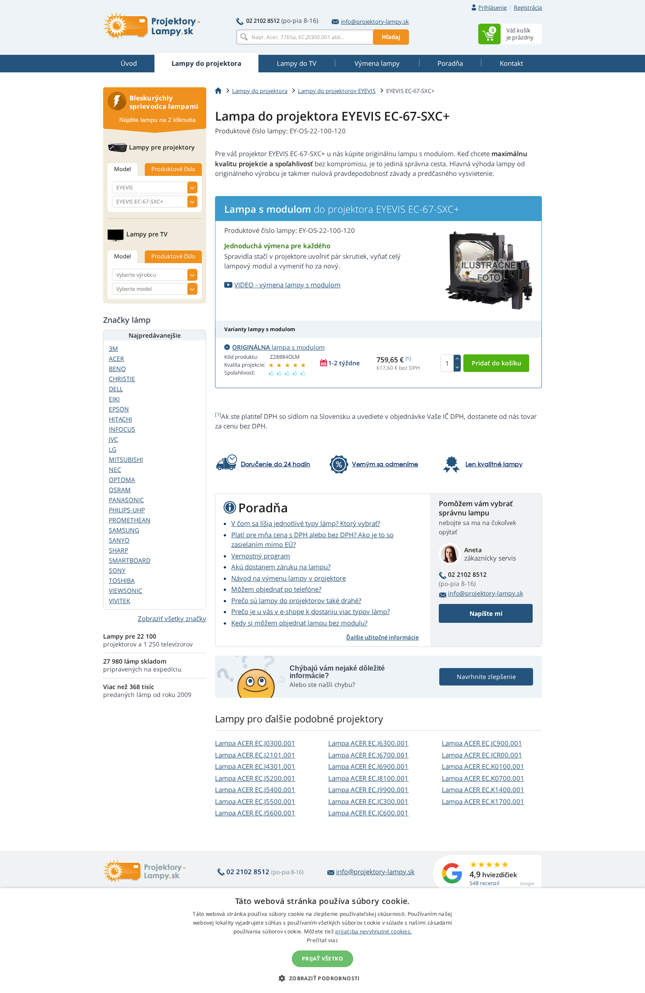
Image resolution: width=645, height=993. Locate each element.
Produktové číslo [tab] (173, 169)
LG (112, 449)
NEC (115, 469)
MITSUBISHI (126, 459)
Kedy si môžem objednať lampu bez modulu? (299, 622)
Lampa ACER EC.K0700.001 (483, 778)
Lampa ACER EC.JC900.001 (482, 743)
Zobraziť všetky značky (172, 618)
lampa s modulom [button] (278, 347)
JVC (113, 439)
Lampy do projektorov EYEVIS (337, 91)
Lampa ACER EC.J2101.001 (255, 754)
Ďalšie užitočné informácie (382, 637)
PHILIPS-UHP (127, 510)
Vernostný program (260, 555)
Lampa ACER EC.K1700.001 (483, 801)
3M (113, 348)
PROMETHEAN (129, 520)
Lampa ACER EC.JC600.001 (368, 812)
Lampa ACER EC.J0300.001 (255, 743)
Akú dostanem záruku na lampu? (280, 566)
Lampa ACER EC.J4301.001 (255, 766)
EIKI (114, 399)
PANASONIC (126, 500)
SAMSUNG (124, 530)
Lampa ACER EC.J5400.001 (255, 789)
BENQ (117, 368)
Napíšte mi (485, 613)
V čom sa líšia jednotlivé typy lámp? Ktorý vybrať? (305, 523)
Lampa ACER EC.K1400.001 (483, 789)
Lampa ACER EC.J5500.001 (255, 801)
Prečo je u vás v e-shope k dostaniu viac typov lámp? (310, 611)
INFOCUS (122, 429)
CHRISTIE (122, 379)
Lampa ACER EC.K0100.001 (483, 766)
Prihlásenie (492, 7)
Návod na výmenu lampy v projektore (288, 578)
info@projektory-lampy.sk (375, 21)
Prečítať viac (322, 940)
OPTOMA (122, 479)
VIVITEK (119, 601)
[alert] (322, 940)
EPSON (119, 409)
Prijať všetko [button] (322, 958)
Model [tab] (122, 169)
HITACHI (120, 419)
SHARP (118, 550)
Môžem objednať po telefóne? (276, 589)
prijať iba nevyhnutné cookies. (373, 931)
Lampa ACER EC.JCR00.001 (482, 754)
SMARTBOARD (129, 560)
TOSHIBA (122, 580)
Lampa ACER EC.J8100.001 (368, 778)
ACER (116, 358)
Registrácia (528, 7)
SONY (117, 570)
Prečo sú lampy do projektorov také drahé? (296, 600)
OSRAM (120, 490)
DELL (116, 389)
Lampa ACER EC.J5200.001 (255, 778)
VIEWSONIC (125, 590)
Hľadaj (391, 37)
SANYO (119, 540)
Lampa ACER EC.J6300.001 (368, 743)
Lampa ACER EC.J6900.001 (368, 766)
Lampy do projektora (259, 91)
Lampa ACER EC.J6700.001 (368, 754)
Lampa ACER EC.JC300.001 (368, 801)
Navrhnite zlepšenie (486, 676)
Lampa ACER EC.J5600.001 (255, 812)
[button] (322, 978)
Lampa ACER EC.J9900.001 (368, 789)
